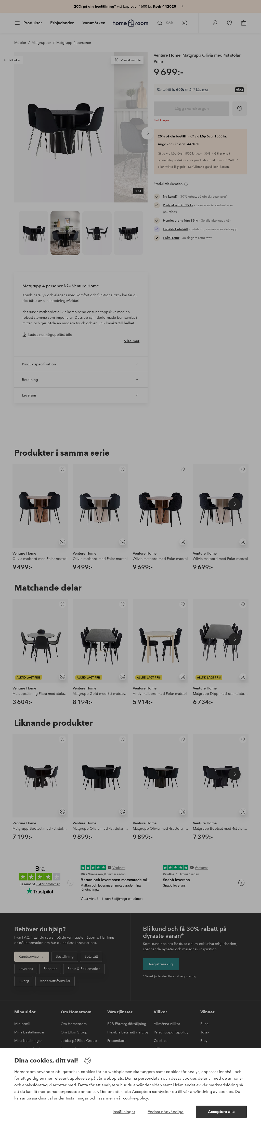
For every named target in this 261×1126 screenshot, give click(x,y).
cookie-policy (135, 1098)
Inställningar (124, 1111)
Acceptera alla (221, 1111)
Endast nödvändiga (166, 1111)
